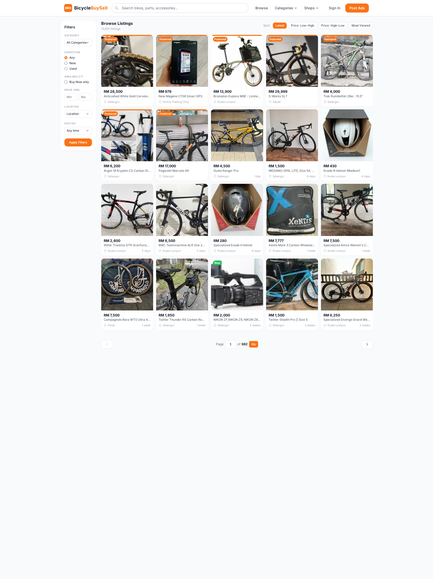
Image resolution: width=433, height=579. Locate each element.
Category (71, 35)
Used (73, 68)
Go (254, 344)
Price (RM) (72, 89)
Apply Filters (78, 142)
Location (71, 106)
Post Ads (357, 8)
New (72, 63)
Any (72, 57)
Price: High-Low (333, 25)
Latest (279, 25)
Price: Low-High (302, 25)
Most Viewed (361, 25)
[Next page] (367, 344)
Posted (69, 123)
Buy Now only (79, 82)
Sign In (334, 8)
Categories (284, 8)
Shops (309, 8)
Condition (72, 52)
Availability (73, 76)
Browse (261, 8)
